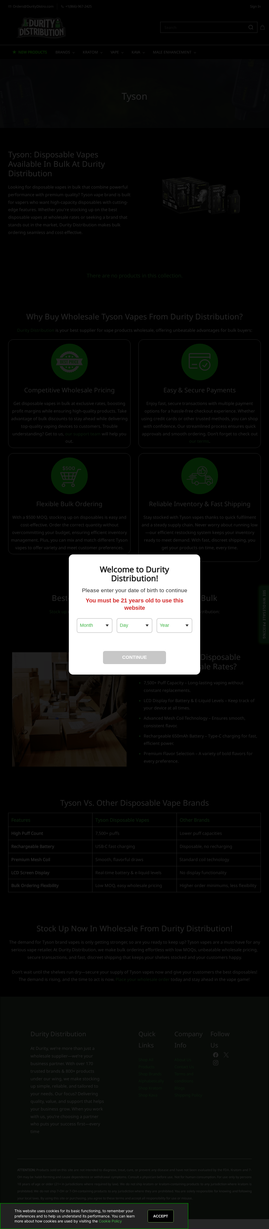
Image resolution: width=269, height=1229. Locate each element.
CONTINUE (134, 657)
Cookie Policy (110, 1221)
